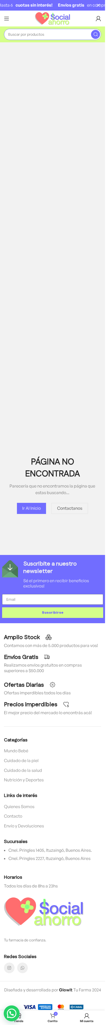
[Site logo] (52, 18)
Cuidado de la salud (23, 770)
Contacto (13, 816)
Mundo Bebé (16, 750)
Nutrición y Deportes (24, 779)
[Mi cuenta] (98, 18)
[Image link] (43, 911)
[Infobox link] (52, 574)
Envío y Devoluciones (24, 825)
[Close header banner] (98, 5)
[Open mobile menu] (6, 18)
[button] (12, 1013)
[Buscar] (95, 34)
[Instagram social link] (9, 968)
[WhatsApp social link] (22, 968)
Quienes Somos (19, 806)
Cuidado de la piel (21, 760)
